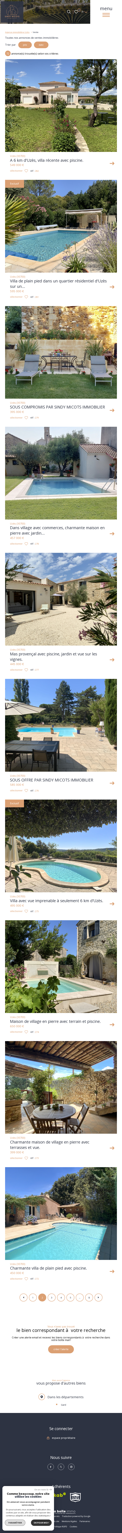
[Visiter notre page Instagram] (71, 1467)
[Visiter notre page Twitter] (61, 1467)
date (41, 44)
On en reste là (41, 1489)
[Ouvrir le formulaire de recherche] (69, 12)
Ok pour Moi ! (41, 1522)
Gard (63, 1404)
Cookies (73, 1526)
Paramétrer (15, 1522)
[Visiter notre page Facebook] (50, 1467)
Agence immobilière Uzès (17, 32)
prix (25, 44)
